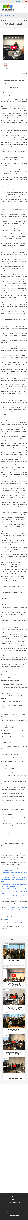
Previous (4, 20)
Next (25, 20)
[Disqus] (14, 1118)
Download (5, 65)
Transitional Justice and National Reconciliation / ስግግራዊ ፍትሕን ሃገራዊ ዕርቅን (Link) (14, 880)
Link (7, 919)
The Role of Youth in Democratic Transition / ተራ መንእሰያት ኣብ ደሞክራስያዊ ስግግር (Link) (14, 891)
